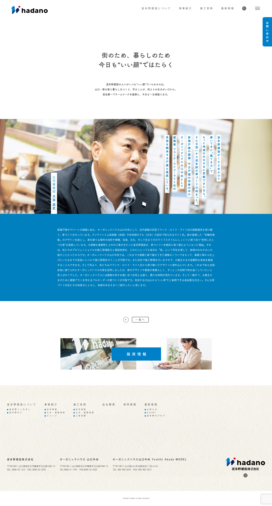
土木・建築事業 (54, 412)
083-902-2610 (124, 469)
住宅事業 (50, 409)
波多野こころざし (19, 409)
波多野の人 (15, 412)
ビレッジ (50, 416)
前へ (126, 319)
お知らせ (151, 409)
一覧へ (140, 319)
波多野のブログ (154, 416)
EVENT (150, 412)
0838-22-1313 (18, 469)
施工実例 (206, 8)
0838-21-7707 (70, 469)
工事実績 (79, 416)
